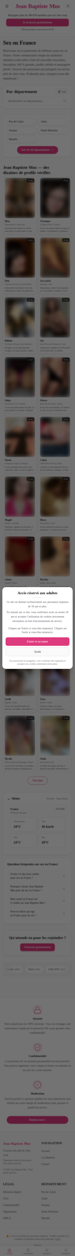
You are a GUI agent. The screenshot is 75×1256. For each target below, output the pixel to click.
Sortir (37, 651)
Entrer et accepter (37, 641)
